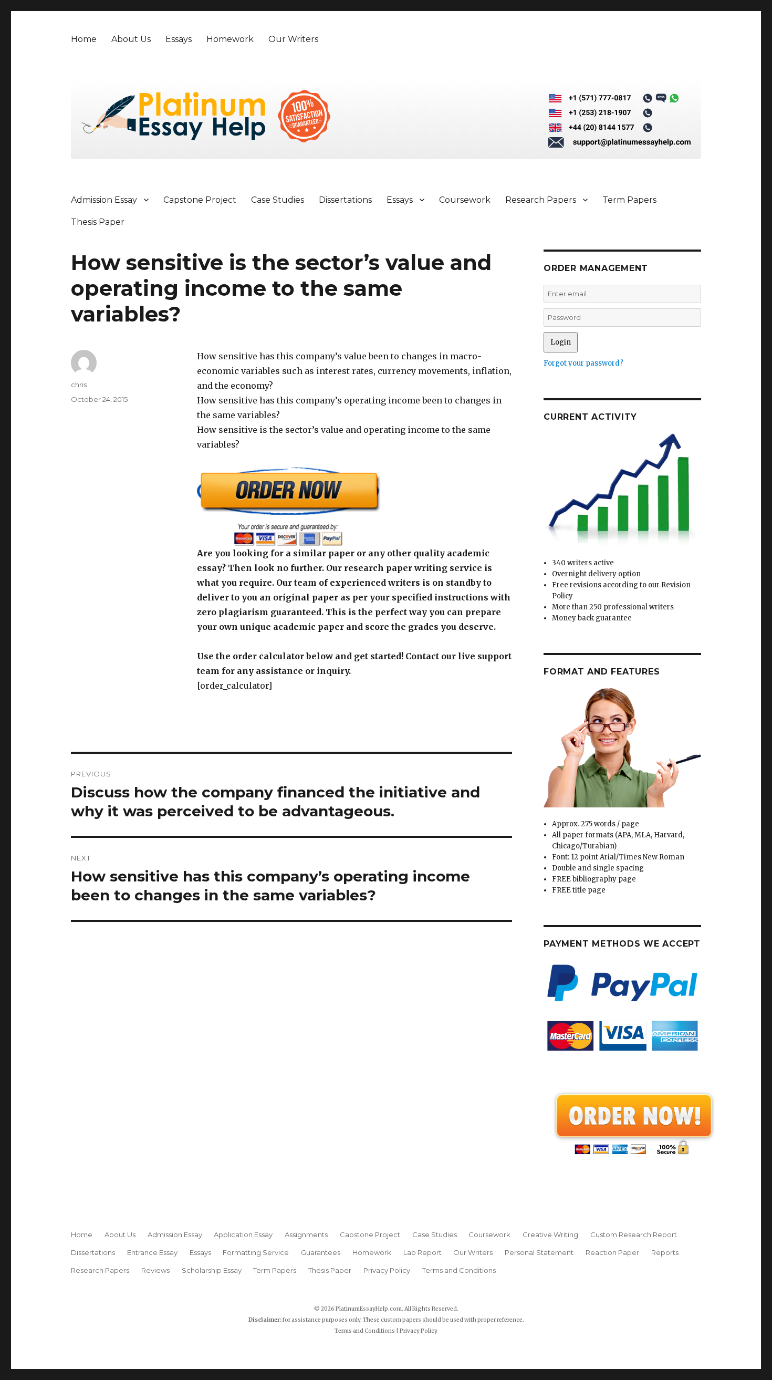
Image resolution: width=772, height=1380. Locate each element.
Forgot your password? (583, 363)
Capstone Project (199, 200)
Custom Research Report (633, 1234)
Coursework (465, 200)
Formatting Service (256, 1252)
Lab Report (422, 1252)
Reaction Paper (612, 1252)
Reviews (155, 1270)
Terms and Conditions (459, 1270)
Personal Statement (539, 1252)
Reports (665, 1252)
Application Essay (243, 1234)
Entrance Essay (152, 1252)
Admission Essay (104, 200)
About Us (131, 39)
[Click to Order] (354, 506)
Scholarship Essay (212, 1270)
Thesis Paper (97, 222)
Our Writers (293, 39)
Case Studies (277, 200)
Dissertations (345, 200)
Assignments (306, 1234)
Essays (178, 39)
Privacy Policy (386, 1270)
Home (84, 39)
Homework (230, 39)
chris (79, 384)
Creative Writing (550, 1234)
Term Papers (629, 200)
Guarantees (320, 1252)
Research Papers (540, 200)
